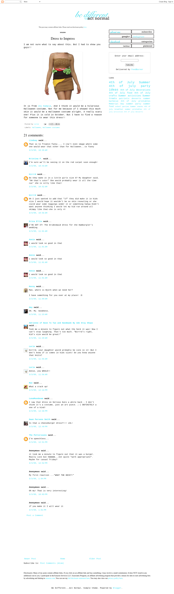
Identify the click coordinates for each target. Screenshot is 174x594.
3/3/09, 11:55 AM (38, 359)
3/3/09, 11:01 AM (38, 231)
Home (62, 559)
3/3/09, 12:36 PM (38, 411)
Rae (31, 383)
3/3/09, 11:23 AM (38, 314)
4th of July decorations (135, 90)
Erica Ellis (35, 221)
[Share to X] (54, 124)
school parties (122, 106)
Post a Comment (35, 515)
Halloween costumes (51, 127)
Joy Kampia (44, 106)
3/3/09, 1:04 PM (37, 479)
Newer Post (30, 559)
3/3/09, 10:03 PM (38, 494)
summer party (133, 104)
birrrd (32, 174)
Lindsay (33, 140)
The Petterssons (38, 435)
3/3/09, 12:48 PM (38, 427)
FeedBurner (137, 69)
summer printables (133, 109)
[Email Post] (45, 124)
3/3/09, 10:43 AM (38, 166)
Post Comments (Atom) (52, 563)
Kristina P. (35, 159)
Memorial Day (116, 104)
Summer (144, 82)
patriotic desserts (130, 99)
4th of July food (120, 93)
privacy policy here (115, 578)
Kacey (32, 286)
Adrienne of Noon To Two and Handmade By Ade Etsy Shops (61, 323)
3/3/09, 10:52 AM (38, 187)
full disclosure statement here (79, 578)
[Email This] (50, 124)
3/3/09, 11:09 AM (38, 299)
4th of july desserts (133, 112)
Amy (31, 307)
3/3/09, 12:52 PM (38, 463)
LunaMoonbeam (36, 399)
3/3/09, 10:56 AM (38, 213)
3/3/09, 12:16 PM (38, 390)
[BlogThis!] (52, 124)
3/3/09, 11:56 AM (38, 375)
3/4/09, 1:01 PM (37, 510)
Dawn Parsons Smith (39, 419)
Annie (32, 240)
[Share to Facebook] (56, 124)
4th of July (122, 82)
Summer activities (129, 95)
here (85, 27)
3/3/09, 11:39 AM (38, 338)
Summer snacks (136, 106)
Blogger (117, 588)
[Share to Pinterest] (59, 124)
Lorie (32, 346)
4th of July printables (135, 101)
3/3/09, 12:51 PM (38, 442)
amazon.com (50, 578)
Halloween (36, 127)
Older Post (95, 559)
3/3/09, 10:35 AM (38, 150)
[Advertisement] (63, 537)
